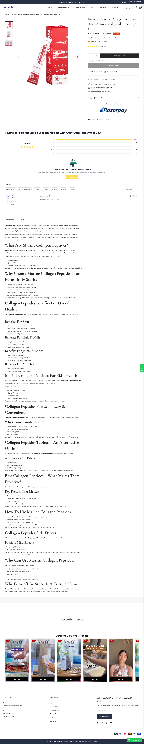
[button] (125, 7)
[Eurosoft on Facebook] (98, 722)
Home (7, 14)
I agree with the (103, 61)
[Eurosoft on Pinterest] (102, 722)
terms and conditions (109, 61)
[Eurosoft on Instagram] (107, 722)
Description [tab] (9, 220)
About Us (53, 714)
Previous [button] (18, 57)
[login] (130, 7)
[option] (48, 55)
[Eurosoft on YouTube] (111, 722)
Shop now (82, 2)
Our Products (54, 706)
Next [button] (78, 57)
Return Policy (54, 710)
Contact (52, 717)
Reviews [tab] (23, 220)
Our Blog (53, 721)
